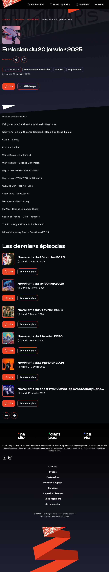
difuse (66, 516)
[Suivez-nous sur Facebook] (4, 457)
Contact (52, 466)
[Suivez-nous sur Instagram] (10, 457)
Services (84, 4)
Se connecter (52, 504)
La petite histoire (53, 493)
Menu (101, 4)
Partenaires (52, 477)
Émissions (18, 19)
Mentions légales (52, 482)
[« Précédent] (6, 415)
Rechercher (37, 4)
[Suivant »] (14, 415)
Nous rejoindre (61, 4)
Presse (53, 471)
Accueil (6, 19)
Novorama (33, 19)
